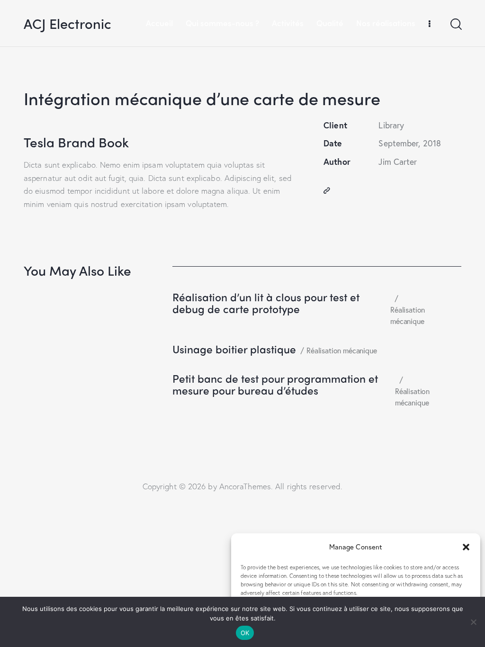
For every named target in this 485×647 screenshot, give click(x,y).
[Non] (473, 622)
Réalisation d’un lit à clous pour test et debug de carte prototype (265, 303)
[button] (466, 547)
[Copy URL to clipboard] (326, 191)
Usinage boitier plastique (234, 349)
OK (245, 633)
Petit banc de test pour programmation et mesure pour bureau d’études (275, 384)
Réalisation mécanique (407, 315)
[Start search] (455, 24)
